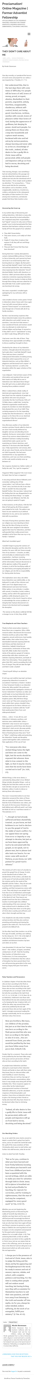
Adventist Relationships (10, 60)
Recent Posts (13, 1322)
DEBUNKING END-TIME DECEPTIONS (15, 1354)
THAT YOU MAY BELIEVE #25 (21, 1356)
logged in (14, 1371)
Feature (21, 60)
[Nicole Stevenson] (7, 1331)
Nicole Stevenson (17, 58)
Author (5, 1322)
